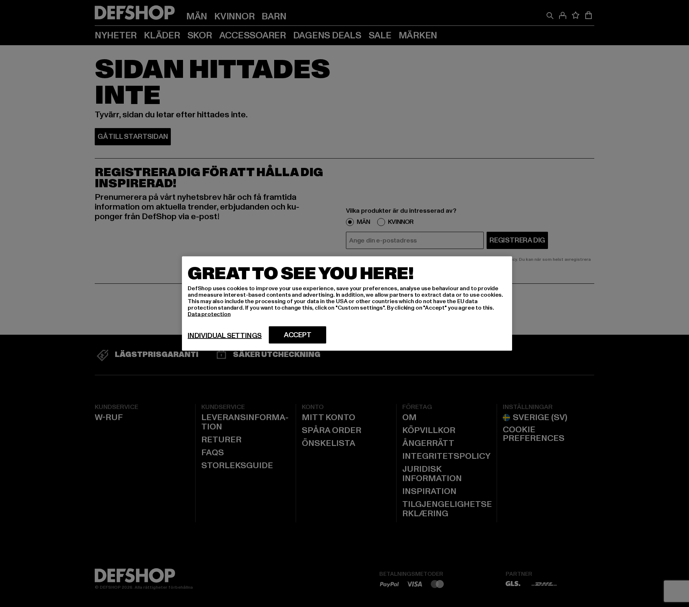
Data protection (209, 314)
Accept (297, 335)
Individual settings (225, 335)
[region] (347, 304)
